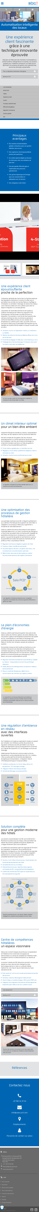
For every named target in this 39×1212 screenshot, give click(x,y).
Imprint (4, 1196)
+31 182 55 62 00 (8, 1164)
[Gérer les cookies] (2, 1207)
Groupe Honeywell (6, 1202)
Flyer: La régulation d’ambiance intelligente (14, 71)
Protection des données (8, 1193)
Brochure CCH (6, 995)
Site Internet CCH (7, 990)
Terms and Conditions (7, 1190)
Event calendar (5, 1181)
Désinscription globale (7, 1187)
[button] (19, 227)
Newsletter (5, 1184)
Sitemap (4, 1199)
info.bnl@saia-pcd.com (10, 1167)
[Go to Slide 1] (10, 269)
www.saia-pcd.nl (8, 1169)
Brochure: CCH (7, 76)
